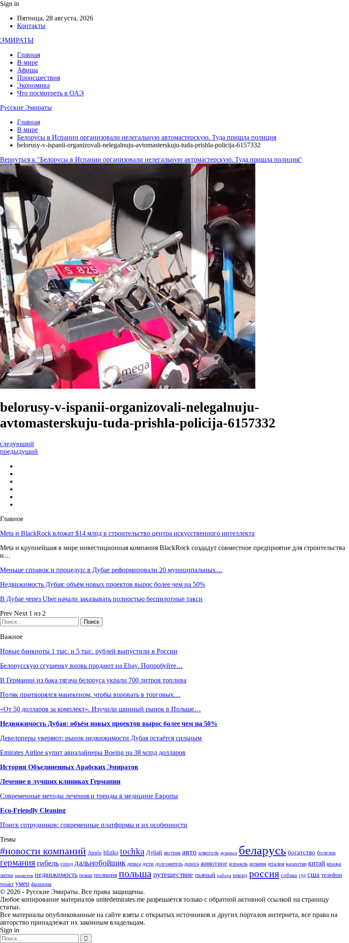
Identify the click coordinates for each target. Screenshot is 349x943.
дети (148, 864)
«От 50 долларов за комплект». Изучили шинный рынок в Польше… (100, 709)
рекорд (240, 875)
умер (22, 884)
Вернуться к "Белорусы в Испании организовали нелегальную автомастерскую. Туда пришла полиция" (151, 159)
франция (41, 884)
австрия (172, 853)
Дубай (154, 852)
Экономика (33, 85)
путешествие (173, 875)
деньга (134, 864)
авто (189, 852)
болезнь (326, 853)
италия (276, 864)
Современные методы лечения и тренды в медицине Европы (89, 796)
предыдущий (19, 451)
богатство (301, 852)
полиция (105, 874)
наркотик (24, 875)
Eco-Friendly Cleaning (33, 810)
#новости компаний (43, 851)
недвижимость (56, 875)
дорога (191, 864)
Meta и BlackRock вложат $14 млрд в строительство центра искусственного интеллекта (127, 533)
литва (6, 875)
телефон (331, 875)
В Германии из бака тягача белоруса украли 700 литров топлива (93, 680)
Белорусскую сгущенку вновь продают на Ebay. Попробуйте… (91, 665)
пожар (85, 875)
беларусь (262, 850)
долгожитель (169, 864)
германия (17, 862)
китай (316, 863)
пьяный (205, 874)
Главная (28, 54)
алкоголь (208, 852)
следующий (17, 443)
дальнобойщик (100, 862)
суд (302, 875)
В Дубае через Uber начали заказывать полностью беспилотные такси (101, 598)
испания (257, 864)
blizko (110, 852)
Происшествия (38, 77)
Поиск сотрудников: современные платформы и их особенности (93, 824)
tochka (132, 851)
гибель (48, 863)
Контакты (31, 25)
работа (224, 875)
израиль (238, 864)
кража (334, 863)
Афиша (27, 70)
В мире (27, 62)
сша (313, 875)
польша (135, 873)
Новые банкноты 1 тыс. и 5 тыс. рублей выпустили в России (88, 651)
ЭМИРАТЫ (17, 40)
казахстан (296, 864)
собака (289, 875)
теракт (7, 884)
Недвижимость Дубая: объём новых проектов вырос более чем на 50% (102, 584)
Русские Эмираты (26, 107)
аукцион (228, 853)
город (66, 864)
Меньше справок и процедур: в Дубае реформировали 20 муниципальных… (111, 569)
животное (213, 863)
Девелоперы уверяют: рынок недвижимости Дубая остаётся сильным (101, 738)
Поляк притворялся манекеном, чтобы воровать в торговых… (90, 694)
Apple (95, 853)
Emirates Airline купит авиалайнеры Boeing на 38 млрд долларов (93, 752)
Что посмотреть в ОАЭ (50, 93)
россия (264, 873)
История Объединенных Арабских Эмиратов (69, 767)
